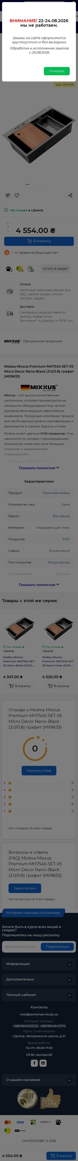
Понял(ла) (56, 71)
